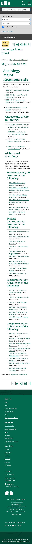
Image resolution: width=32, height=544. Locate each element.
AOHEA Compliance (20, 499)
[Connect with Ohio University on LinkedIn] (10, 526)
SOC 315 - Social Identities (18, 302)
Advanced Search (7, 31)
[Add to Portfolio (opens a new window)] (17, 44)
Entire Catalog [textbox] (5, 19)
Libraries (7, 435)
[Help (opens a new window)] (28, 44)
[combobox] (16, 9)
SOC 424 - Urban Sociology (18, 246)
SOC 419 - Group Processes (18, 317)
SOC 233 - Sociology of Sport (19, 236)
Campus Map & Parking (11, 418)
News (6, 432)
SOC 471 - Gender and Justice (19, 363)
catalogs (8, 539)
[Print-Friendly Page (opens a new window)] (24, 44)
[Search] (29, 23)
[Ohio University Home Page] (9, 493)
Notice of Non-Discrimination (16, 509)
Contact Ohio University (12, 487)
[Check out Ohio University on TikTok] (18, 526)
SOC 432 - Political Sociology (19, 256)
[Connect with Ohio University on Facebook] (5, 526)
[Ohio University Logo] (5, 6)
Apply (6, 402)
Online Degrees (9, 412)
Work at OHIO (9, 438)
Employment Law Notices (17, 502)
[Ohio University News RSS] (21, 526)
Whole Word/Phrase (11, 27)
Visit (6, 415)
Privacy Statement (11, 511)
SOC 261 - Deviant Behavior (18, 334)
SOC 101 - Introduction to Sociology (17, 90)
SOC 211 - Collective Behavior (19, 297)
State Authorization (21, 511)
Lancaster (7, 459)
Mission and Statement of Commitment (17, 507)
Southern (7, 462)
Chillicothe (8, 453)
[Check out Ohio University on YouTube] (13, 526)
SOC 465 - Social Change (18, 273)
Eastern (7, 456)
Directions (10, 484)
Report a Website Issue (11, 441)
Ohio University (12, 522)
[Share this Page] (20, 44)
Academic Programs (11, 408)
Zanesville (8, 465)
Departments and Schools (18, 60)
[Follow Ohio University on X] (16, 526)
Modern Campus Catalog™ (19, 541)
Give (6, 405)
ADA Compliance (10, 499)
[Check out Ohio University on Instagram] (8, 526)
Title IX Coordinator (16, 514)
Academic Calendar (10, 429)
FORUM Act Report (16, 504)
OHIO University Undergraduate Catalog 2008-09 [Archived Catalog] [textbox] (15, 10)
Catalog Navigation (10, 37)
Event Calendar (9, 426)
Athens (7, 449)
